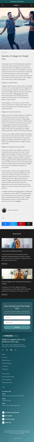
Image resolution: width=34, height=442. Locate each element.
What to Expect (6, 360)
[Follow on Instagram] (7, 350)
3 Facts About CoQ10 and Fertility (12, 251)
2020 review (17, 93)
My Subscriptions (6, 363)
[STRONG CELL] (17, 336)
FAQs (3, 387)
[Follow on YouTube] (11, 350)
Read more (4, 263)
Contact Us (5, 366)
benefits (18, 201)
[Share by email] (28, 224)
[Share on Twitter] (13, 224)
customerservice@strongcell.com (11, 405)
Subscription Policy (7, 382)
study (7, 103)
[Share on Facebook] (5, 224)
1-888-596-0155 (6, 400)
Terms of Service (6, 379)
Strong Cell (19, 191)
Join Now (17, 327)
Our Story (4, 357)
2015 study (7, 125)
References (5, 369)
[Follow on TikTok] (15, 350)
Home (3, 354)
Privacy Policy (5, 373)
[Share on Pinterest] (21, 224)
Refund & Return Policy (8, 376)
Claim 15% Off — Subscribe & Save (17, 1)
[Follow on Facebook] (2, 350)
